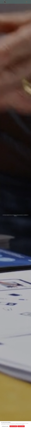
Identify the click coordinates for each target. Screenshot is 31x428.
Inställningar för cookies (5, 426)
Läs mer (23, 424)
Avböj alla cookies (13, 426)
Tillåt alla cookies (21, 426)
